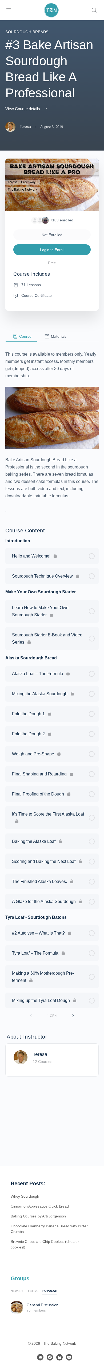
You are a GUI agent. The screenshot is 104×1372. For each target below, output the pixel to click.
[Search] (94, 10)
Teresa (40, 1054)
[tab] (21, 336)
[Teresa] (20, 1057)
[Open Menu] (8, 10)
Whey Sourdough (25, 1196)
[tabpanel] (52, 428)
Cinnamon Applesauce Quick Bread (40, 1206)
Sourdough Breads (27, 32)
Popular (49, 1290)
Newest (17, 1291)
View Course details (23, 108)
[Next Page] (73, 1015)
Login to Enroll (52, 250)
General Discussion (42, 1305)
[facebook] (50, 1357)
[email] (40, 1357)
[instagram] (59, 1357)
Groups (20, 1278)
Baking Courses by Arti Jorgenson (38, 1216)
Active (33, 1291)
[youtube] (69, 1357)
